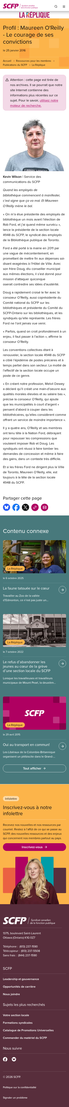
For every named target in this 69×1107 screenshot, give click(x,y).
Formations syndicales (18, 1023)
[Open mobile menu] (64, 6)
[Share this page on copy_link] (35, 508)
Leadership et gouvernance (21, 979)
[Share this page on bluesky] (6, 508)
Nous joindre (11, 994)
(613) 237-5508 (30, 951)
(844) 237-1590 (27, 955)
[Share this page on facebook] (16, 508)
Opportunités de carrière (19, 986)
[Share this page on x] (25, 508)
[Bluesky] (14, 1059)
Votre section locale (16, 1015)
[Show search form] (55, 6)
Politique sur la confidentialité (19, 1087)
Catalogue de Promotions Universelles (28, 1030)
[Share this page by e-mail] (44, 508)
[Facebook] (5, 1059)
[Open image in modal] (34, 143)
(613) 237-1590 (29, 946)
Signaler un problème (15, 1097)
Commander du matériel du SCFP (25, 1038)
